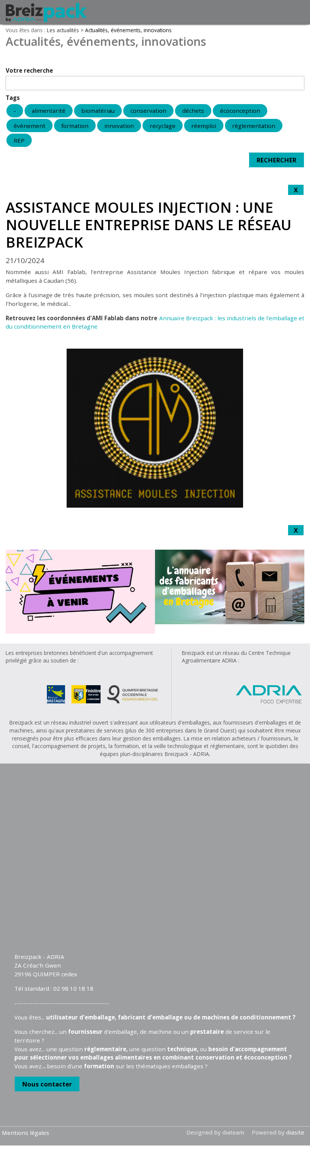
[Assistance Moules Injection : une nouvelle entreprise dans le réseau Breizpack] (155, 428)
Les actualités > (66, 30)
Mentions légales (25, 1132)
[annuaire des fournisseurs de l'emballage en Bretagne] (229, 587)
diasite (295, 1132)
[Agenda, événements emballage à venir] (80, 592)
